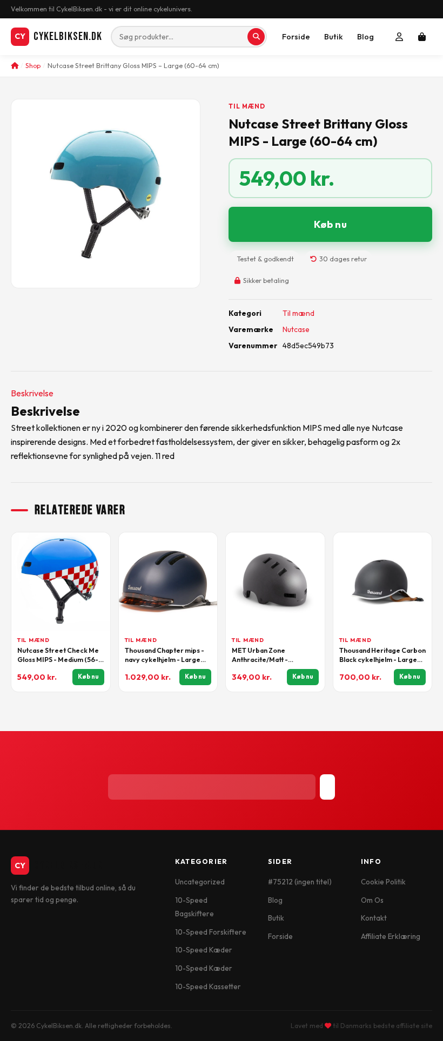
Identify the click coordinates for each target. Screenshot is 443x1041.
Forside (296, 37)
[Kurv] (422, 36)
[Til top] (416, 1021)
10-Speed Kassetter (208, 986)
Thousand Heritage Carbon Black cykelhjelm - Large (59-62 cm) (382, 655)
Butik (333, 37)
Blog (365, 37)
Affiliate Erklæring (390, 936)
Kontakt (374, 918)
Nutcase (296, 329)
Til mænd (247, 106)
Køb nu (330, 224)
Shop (33, 66)
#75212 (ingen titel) (300, 881)
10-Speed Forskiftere (210, 932)
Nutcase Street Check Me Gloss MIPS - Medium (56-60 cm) (58, 655)
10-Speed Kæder (203, 949)
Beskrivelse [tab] (32, 393)
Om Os (372, 900)
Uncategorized (200, 881)
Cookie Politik (383, 881)
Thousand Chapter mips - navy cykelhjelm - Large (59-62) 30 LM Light (164, 655)
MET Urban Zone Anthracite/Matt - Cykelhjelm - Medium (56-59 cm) (272, 655)
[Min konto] (399, 36)
